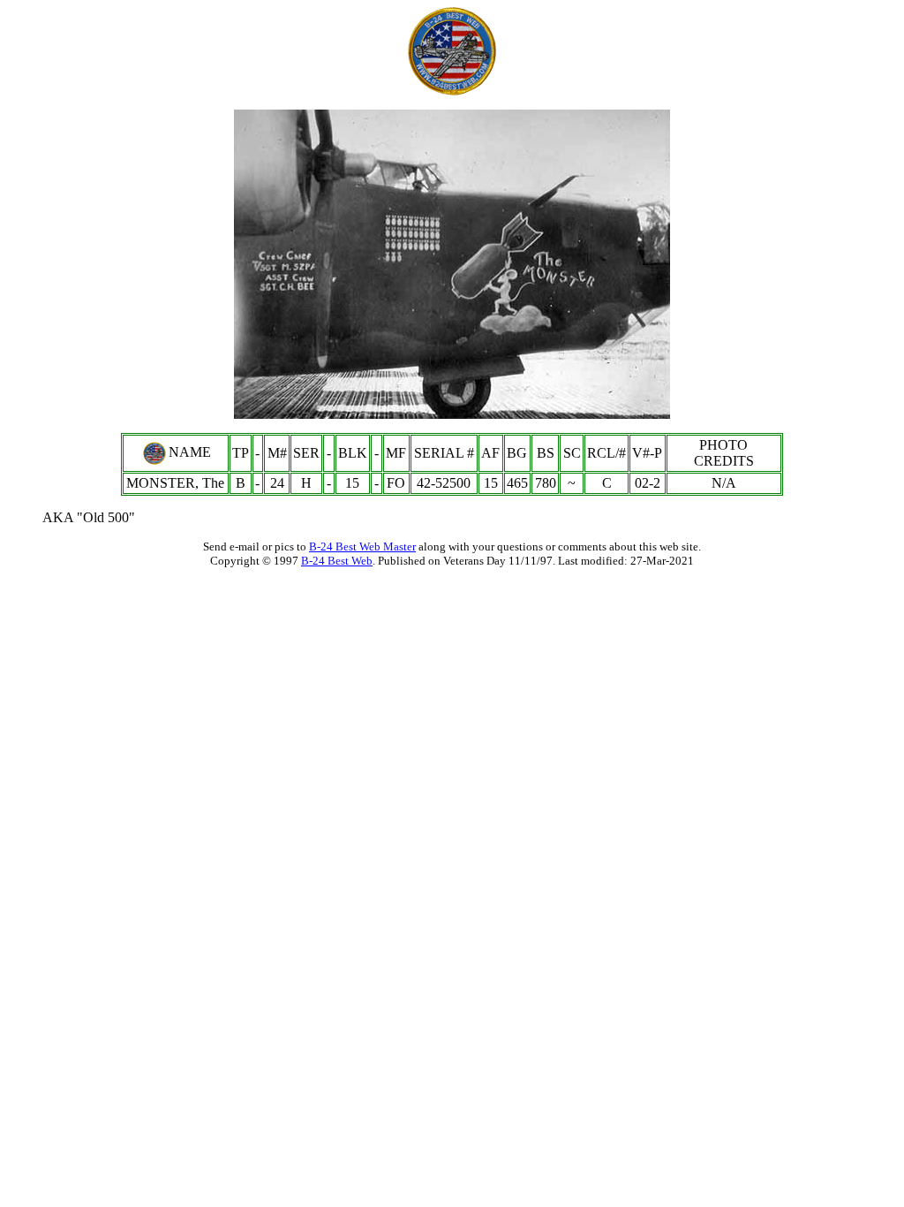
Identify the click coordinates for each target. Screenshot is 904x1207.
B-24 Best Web (337, 560)
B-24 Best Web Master (362, 546)
